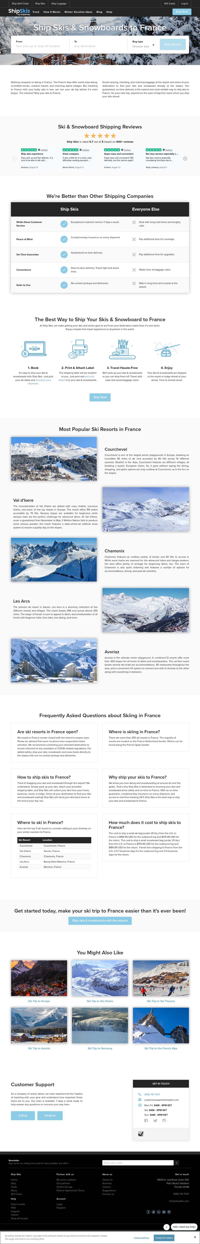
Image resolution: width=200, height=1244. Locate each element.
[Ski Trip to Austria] (39, 1025)
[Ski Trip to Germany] (100, 1025)
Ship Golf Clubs (20, 3)
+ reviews (124, 142)
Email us (50, 1115)
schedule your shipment (39, 381)
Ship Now (182, 11)
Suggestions (109, 1190)
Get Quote (172, 44)
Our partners (63, 1183)
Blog (99, 12)
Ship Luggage (58, 3)
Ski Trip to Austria (39, 1048)
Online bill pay (64, 1187)
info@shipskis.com (179, 1201)
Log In (184, 3)
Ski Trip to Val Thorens (161, 1001)
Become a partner (66, 1179)
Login (60, 1204)
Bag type (137, 41)
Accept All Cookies (163, 1237)
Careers (106, 1187)
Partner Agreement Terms (70, 1190)
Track (36, 12)
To (75, 41)
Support (15, 1211)
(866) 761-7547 (152, 1094)
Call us (23, 1115)
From (19, 41)
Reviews (107, 1183)
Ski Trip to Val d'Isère (100, 1001)
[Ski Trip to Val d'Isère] (100, 978)
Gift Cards (169, 3)
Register (61, 1208)
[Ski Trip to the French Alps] (161, 1025)
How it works (18, 1204)
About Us (107, 1179)
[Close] (195, 1237)
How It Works (52, 12)
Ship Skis (40, 3)
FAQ (13, 1208)
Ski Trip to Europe (39, 1001)
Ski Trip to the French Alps (161, 1048)
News (14, 1190)
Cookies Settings (141, 1237)
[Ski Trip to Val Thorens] (161, 978)
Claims (14, 1215)
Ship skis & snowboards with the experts (100, 920)
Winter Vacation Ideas (78, 12)
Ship (13, 1183)
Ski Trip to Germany (100, 1048)
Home (14, 1179)
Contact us (108, 1194)
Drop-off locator (19, 1218)
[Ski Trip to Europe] (39, 978)
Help (109, 12)
